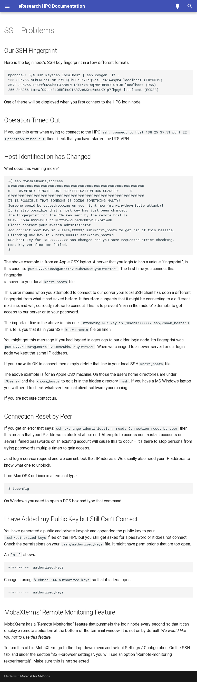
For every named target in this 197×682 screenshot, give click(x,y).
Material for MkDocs (35, 676)
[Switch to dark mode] (177, 6)
